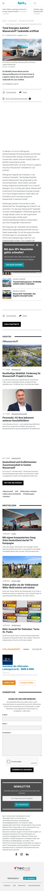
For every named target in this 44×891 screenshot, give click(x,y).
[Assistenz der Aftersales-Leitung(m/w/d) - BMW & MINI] (7, 660)
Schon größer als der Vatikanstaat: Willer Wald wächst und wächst (20, 586)
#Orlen (14, 534)
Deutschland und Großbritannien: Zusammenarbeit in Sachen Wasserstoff (19, 465)
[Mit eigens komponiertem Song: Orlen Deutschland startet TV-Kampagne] (22, 520)
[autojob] (37, 649)
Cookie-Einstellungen (34, 885)
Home (4, 21)
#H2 (16, 491)
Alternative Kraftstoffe (26, 21)
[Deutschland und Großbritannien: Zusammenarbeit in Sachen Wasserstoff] (22, 444)
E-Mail (4, 715)
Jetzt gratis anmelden (14, 265)
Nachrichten (13, 21)
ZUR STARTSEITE (11, 324)
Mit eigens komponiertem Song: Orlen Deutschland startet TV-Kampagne (19, 540)
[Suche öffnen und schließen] (34, 3)
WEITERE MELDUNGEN (13, 483)
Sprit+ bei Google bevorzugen (17, 99)
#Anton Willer (16, 581)
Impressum (7, 885)
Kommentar (6, 733)
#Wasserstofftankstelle (19, 414)
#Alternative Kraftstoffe (11, 494)
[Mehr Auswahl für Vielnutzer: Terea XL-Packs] (22, 611)
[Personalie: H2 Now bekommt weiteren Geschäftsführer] (22, 400)
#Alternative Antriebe (28, 491)
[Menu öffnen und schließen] (4, 3)
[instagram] (21, 854)
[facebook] (16, 854)
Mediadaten (13, 878)
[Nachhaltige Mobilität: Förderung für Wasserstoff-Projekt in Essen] (22, 356)
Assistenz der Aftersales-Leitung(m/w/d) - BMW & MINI (18, 667)
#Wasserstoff (10, 341)
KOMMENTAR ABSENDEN (22, 770)
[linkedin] (27, 854)
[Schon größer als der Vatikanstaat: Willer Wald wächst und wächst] (22, 567)
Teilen (25, 92)
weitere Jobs (9, 683)
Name (4, 724)
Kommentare (11, 92)
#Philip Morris (16, 625)
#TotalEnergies (28, 494)
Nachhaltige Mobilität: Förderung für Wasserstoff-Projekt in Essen (21, 374)
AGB (14, 885)
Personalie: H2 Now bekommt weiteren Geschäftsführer (18, 419)
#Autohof (6, 496)
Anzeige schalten (27, 683)
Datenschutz (21, 885)
